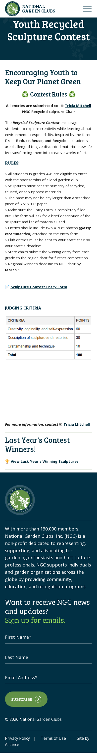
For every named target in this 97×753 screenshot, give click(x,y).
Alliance (12, 744)
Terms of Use (53, 738)
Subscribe (21, 699)
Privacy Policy (17, 738)
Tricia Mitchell (78, 105)
